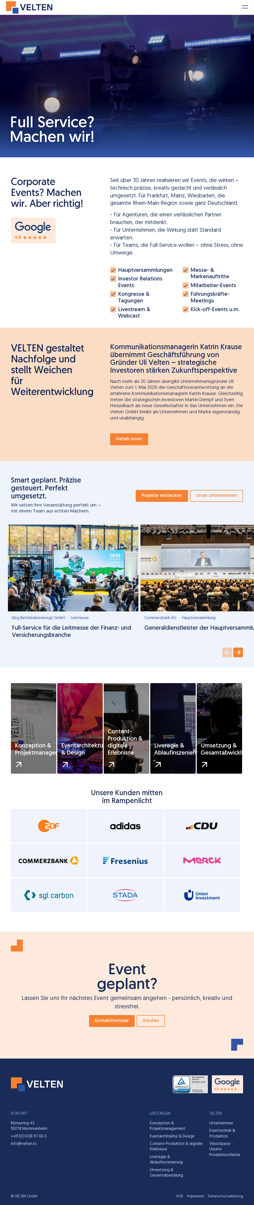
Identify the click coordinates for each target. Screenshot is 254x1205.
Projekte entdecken (162, 496)
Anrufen (151, 1021)
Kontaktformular (112, 1021)
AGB (179, 1196)
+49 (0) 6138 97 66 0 (29, 1136)
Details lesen (129, 439)
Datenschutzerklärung (225, 1196)
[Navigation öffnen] (245, 9)
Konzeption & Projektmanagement (167, 1126)
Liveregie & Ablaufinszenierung (166, 1159)
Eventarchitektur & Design (172, 1136)
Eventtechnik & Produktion (222, 1133)
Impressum (195, 1196)
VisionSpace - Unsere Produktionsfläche (224, 1149)
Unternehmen (221, 1123)
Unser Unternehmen (216, 496)
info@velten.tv (24, 1144)
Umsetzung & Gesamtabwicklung (166, 1173)
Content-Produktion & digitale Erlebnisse (176, 1146)
